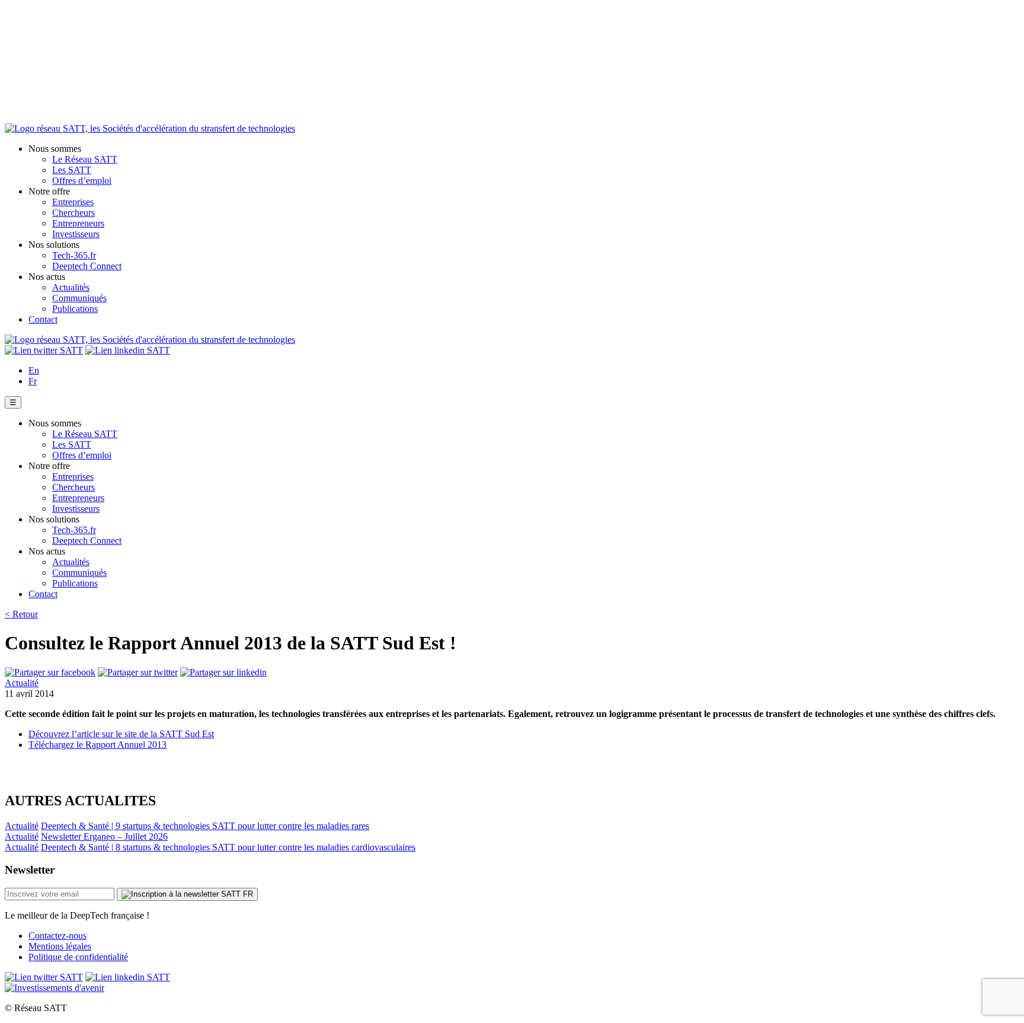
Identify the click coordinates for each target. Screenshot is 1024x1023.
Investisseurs (76, 234)
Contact (42, 319)
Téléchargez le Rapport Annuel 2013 (97, 745)
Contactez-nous (57, 935)
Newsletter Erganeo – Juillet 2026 (104, 836)
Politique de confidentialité (78, 957)
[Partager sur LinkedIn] (223, 672)
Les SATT (71, 170)
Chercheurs (73, 213)
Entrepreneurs (78, 223)
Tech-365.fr (74, 255)
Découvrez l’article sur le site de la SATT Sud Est (121, 734)
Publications (75, 309)
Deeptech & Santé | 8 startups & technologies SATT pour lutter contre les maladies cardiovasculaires (228, 847)
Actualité (22, 683)
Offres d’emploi (81, 181)
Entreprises (73, 202)
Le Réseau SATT (84, 159)
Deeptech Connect (86, 266)
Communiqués (79, 298)
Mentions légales (59, 946)
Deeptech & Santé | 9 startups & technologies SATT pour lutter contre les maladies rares (205, 826)
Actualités (70, 287)
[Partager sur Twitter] (138, 672)
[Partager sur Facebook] (50, 672)
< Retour (21, 614)
